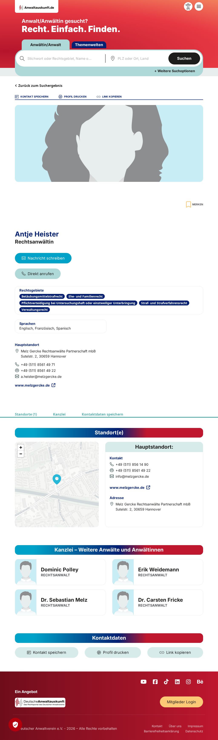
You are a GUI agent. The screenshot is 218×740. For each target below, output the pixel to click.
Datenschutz (194, 731)
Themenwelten (89, 44)
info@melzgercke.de (132, 476)
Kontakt (157, 726)
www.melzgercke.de (32, 385)
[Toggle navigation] (199, 6)
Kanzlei (59, 414)
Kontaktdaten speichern (102, 414)
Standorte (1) (26, 414)
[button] (57, 479)
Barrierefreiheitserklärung (161, 731)
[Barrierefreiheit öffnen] (188, 6)
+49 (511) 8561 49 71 (38, 364)
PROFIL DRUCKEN (75, 96)
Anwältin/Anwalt (45, 44)
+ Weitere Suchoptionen (174, 71)
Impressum (195, 726)
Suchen (184, 58)
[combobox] (59, 58)
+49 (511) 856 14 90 (132, 464)
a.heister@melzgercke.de (41, 376)
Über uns (175, 726)
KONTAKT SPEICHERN (34, 96)
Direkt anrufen (41, 273)
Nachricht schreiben (46, 258)
